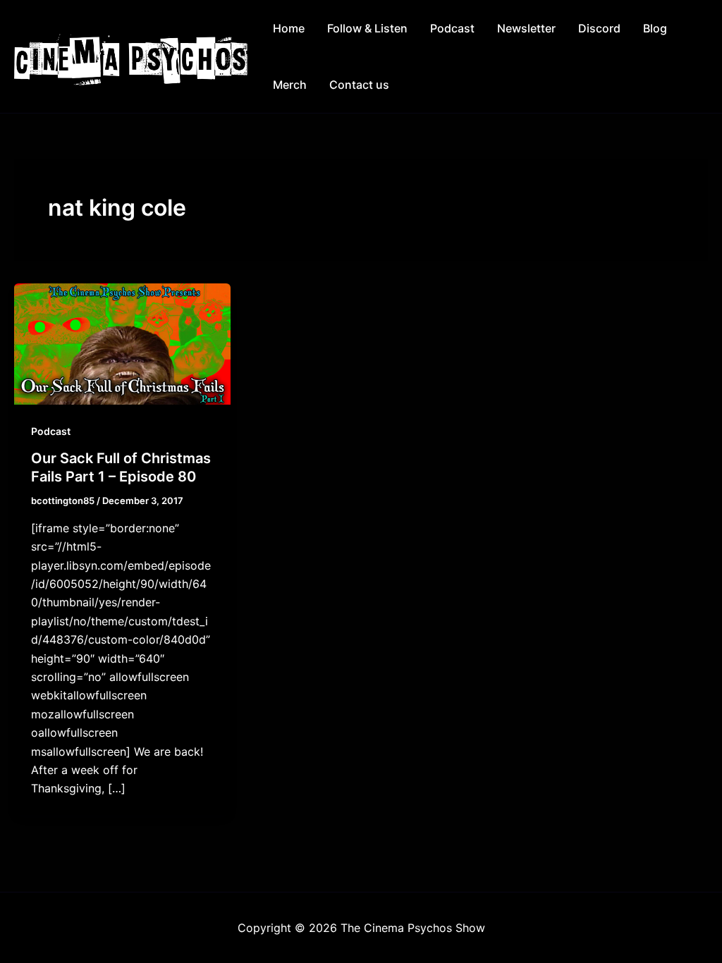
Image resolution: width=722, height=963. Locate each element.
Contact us (359, 85)
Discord (599, 28)
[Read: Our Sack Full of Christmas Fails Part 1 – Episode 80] (122, 343)
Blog (655, 28)
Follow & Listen (367, 28)
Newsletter (526, 28)
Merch (290, 85)
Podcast (452, 28)
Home (289, 28)
